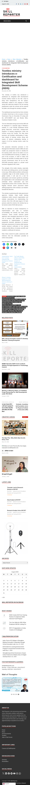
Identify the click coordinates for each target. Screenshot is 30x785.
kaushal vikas (20, 300)
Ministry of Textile (7, 303)
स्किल (16, 310)
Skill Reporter (14, 780)
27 (15, 590)
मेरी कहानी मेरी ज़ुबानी (7, 474)
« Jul (3, 597)
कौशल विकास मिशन (11, 310)
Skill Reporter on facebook (12, 602)
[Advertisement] (15, 40)
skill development (7, 306)
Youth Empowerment (18, 309)
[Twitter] (18, 4)
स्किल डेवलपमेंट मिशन (12, 312)
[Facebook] (16, 4)
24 (4, 590)
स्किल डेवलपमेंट (5, 312)
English (7, 783)
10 (4, 583)
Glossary (4, 759)
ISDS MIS (14, 300)
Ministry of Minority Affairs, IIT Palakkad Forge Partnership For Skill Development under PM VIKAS (14, 392)
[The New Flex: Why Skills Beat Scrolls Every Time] (15, 427)
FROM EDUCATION (12, 636)
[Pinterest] (25, 4)
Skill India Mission (20, 308)
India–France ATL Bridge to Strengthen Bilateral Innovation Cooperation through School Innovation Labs (14, 642)
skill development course (20, 306)
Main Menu (7, 21)
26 (11, 590)
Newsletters (5, 761)
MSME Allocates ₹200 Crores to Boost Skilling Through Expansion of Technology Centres (15, 365)
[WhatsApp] (20, 773)
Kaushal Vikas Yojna (7, 302)
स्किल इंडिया (20, 310)
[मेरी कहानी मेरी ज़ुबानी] (15, 464)
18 (7, 586)
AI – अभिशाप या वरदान (7, 451)
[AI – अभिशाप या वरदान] (15, 446)
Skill (19, 305)
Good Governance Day (8, 297)
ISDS (24, 299)
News (8, 59)
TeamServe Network (21, 783)
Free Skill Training (20, 296)
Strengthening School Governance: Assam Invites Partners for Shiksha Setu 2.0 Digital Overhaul (14, 654)
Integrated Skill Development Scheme (12, 299)
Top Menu (6, 1)
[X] (3, 773)
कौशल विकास (4, 310)
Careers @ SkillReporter (8, 748)
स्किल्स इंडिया (19, 312)
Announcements (6, 733)
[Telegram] (11, 773)
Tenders (4, 735)
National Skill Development (9, 305)
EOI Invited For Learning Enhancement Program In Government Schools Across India (13, 648)
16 (26, 583)
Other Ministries (17, 59)
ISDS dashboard (6, 300)
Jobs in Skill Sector (7, 737)
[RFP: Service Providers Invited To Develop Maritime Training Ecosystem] (15, 329)
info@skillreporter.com (8, 665)
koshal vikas (17, 302)
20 (15, 586)
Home (3, 59)
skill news (5, 309)
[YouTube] (27, 4)
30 (26, 590)
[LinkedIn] (21, 4)
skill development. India (8, 308)
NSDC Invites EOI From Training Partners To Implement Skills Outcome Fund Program (18, 616)
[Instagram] (23, 4)
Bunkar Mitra (10, 296)
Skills (10, 309)
